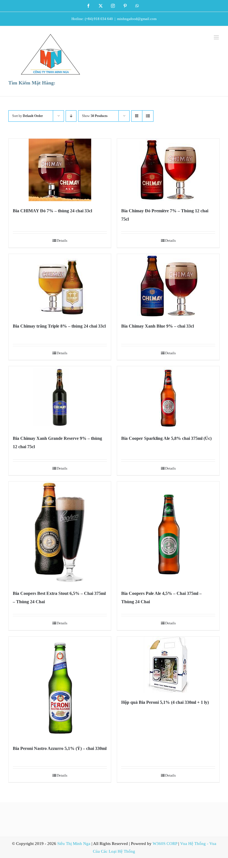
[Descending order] (71, 116)
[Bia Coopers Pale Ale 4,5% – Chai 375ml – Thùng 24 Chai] (168, 533)
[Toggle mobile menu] (217, 37)
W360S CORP (165, 843)
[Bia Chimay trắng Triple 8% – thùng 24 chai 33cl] (60, 285)
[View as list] (147, 116)
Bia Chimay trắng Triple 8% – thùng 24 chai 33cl (59, 326)
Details (62, 240)
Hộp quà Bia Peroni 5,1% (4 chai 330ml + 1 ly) (165, 702)
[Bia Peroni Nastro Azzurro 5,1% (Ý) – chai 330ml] (60, 688)
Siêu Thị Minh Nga (73, 843)
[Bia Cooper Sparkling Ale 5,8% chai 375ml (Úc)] (168, 397)
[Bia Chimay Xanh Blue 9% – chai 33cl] (168, 285)
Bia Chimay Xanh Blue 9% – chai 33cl (157, 326)
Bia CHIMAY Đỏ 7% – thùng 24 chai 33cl (52, 210)
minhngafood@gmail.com (137, 19)
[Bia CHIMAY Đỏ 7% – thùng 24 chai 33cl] (60, 170)
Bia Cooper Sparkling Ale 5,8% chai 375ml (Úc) (166, 438)
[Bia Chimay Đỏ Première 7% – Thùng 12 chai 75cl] (168, 170)
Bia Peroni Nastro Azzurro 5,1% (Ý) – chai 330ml (59, 748)
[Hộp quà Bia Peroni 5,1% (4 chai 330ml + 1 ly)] (168, 665)
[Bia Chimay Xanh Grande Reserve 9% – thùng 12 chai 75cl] (60, 397)
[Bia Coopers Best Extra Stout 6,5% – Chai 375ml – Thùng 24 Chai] (60, 533)
